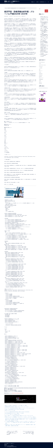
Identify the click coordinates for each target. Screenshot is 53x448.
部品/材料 (40, 83)
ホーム (6, 8)
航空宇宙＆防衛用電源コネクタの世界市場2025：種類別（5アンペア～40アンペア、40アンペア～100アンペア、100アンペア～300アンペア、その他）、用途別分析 (44, 37)
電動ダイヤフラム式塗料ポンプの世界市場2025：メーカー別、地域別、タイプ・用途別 (16, 405)
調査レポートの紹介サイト (12, 1)
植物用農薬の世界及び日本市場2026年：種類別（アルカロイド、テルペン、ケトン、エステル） (17, 406)
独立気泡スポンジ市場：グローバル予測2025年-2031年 (44, 55)
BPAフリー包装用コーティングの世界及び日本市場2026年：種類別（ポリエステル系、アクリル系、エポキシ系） (19, 415)
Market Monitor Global (17, 16)
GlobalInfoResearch (42, 62)
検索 (39, 8)
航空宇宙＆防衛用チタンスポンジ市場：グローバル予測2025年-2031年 (44, 46)
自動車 (40, 80)
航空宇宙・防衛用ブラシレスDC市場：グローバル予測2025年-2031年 (44, 49)
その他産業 (22, 16)
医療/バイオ (40, 70)
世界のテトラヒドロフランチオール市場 (10, 410)
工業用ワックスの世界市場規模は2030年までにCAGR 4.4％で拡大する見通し (14, 409)
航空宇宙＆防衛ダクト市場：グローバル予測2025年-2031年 (44, 52)
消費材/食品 (40, 73)
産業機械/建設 (41, 79)
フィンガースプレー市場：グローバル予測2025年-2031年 (12, 414)
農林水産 (40, 82)
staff (7, 16)
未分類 (40, 72)
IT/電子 (40, 63)
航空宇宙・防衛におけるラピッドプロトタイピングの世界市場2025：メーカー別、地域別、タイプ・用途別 (44, 18)
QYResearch (41, 66)
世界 (24, 16)
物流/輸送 (40, 76)
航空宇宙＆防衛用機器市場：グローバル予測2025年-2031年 (44, 42)
